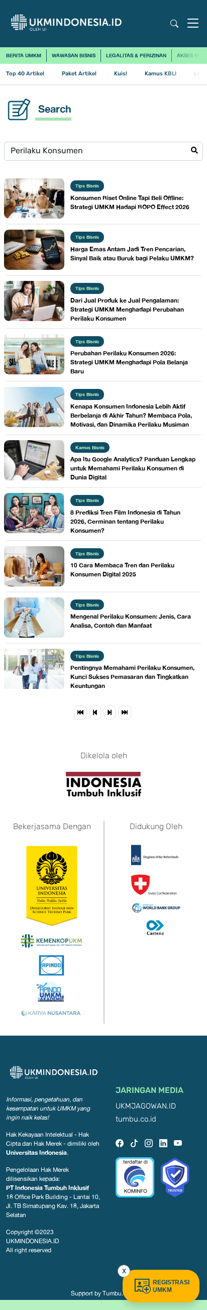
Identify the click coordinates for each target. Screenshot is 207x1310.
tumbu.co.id (136, 1119)
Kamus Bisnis (90, 447)
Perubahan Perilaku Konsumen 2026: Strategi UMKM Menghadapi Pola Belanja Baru (129, 362)
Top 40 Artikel (25, 73)
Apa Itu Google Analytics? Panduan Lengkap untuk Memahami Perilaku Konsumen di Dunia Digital (132, 468)
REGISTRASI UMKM (171, 1286)
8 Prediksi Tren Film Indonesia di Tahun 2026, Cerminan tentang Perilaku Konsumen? (125, 521)
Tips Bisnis (87, 185)
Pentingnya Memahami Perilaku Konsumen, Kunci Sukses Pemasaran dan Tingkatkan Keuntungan (132, 676)
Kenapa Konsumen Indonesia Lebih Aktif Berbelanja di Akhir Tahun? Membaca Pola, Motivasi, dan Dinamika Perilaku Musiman (131, 415)
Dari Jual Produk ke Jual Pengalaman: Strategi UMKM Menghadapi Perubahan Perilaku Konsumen (127, 309)
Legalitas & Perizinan (136, 55)
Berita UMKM (23, 55)
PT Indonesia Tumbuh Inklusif (47, 1187)
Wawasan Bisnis (73, 55)
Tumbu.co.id (119, 1293)
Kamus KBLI (160, 73)
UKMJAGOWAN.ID (146, 1106)
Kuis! (120, 73)
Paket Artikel (79, 73)
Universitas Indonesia (36, 1152)
